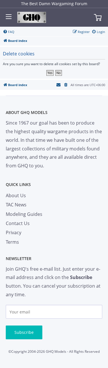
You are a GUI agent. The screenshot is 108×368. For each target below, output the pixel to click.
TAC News (16, 205)
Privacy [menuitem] (13, 232)
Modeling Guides (24, 214)
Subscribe (24, 332)
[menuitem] (8, 31)
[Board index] (31, 17)
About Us (16, 195)
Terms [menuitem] (12, 242)
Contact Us (18, 223)
